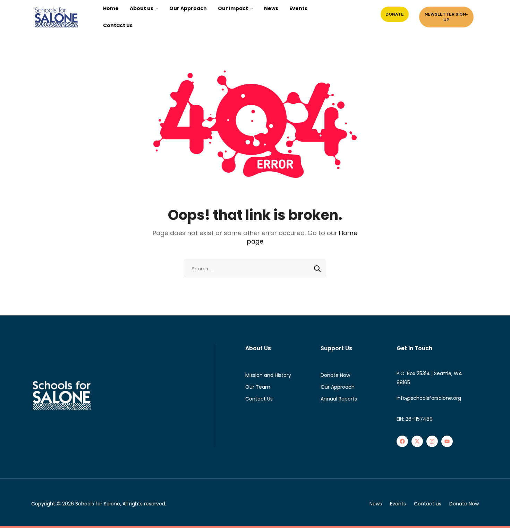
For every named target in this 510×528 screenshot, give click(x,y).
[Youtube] (447, 441)
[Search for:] (255, 268)
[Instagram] (432, 441)
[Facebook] (402, 441)
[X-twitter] (417, 441)
